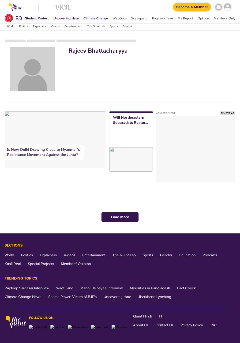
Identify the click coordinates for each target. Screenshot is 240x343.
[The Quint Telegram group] (99, 327)
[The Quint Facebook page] (38, 327)
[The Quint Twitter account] (57, 327)
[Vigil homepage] (63, 9)
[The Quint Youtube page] (119, 327)
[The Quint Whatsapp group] (78, 327)
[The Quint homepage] (16, 322)
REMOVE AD (227, 113)
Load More (120, 217)
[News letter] (218, 7)
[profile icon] (228, 7)
